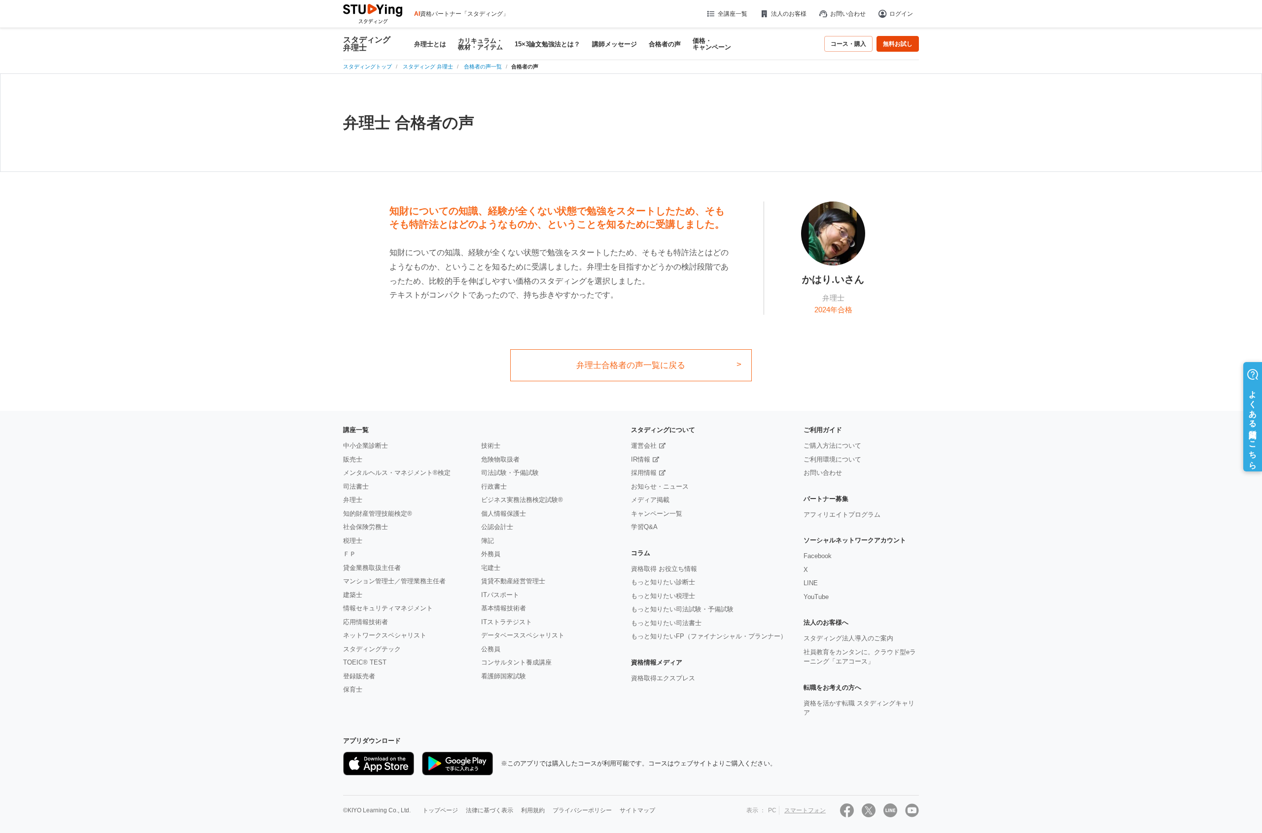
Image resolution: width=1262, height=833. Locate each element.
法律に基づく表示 (489, 810)
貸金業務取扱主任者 (372, 567)
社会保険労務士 (365, 527)
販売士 (352, 459)
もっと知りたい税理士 (663, 596)
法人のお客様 (788, 13)
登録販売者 (359, 676)
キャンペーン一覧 (656, 513)
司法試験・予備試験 (510, 472)
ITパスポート (500, 595)
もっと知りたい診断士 (663, 582)
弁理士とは (430, 44)
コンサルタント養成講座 (516, 662)
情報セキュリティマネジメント (388, 608)
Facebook (818, 556)
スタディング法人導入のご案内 (848, 638)
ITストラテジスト (506, 622)
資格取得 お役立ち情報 (664, 568)
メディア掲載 (650, 499)
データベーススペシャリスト (522, 635)
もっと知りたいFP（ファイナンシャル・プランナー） (709, 636)
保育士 (352, 689)
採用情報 (644, 472)
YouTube (816, 596)
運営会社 (644, 445)
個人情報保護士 (503, 513)
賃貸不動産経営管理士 (513, 581)
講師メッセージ (614, 44)
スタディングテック (372, 649)
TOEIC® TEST (364, 662)
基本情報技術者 (503, 608)
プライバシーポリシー (582, 810)
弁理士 (352, 499)
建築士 (352, 595)
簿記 (487, 540)
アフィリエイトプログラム (842, 514)
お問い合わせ (848, 13)
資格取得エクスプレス (663, 678)
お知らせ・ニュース (660, 486)
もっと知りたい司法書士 (666, 623)
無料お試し (897, 43)
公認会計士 (497, 527)
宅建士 (490, 567)
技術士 (490, 445)
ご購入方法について (832, 445)
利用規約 (533, 810)
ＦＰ (349, 554)
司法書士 (356, 486)
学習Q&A (644, 527)
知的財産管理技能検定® (377, 513)
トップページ (440, 810)
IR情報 (640, 459)
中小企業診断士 (365, 445)
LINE (811, 583)
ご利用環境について (832, 459)
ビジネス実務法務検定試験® (522, 499)
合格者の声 (665, 44)
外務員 (490, 554)
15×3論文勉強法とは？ (547, 44)
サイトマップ (637, 810)
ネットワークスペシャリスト (384, 635)
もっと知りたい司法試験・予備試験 (682, 609)
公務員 (490, 649)
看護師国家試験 (503, 676)
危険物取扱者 (500, 459)
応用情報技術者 (365, 622)
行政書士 (494, 486)
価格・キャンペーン (712, 44)
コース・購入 (848, 43)
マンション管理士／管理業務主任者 (394, 581)
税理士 (352, 540)
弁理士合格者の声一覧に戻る (630, 365)
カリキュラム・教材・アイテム (480, 44)
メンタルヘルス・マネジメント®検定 (397, 472)
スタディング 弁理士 (366, 44)
